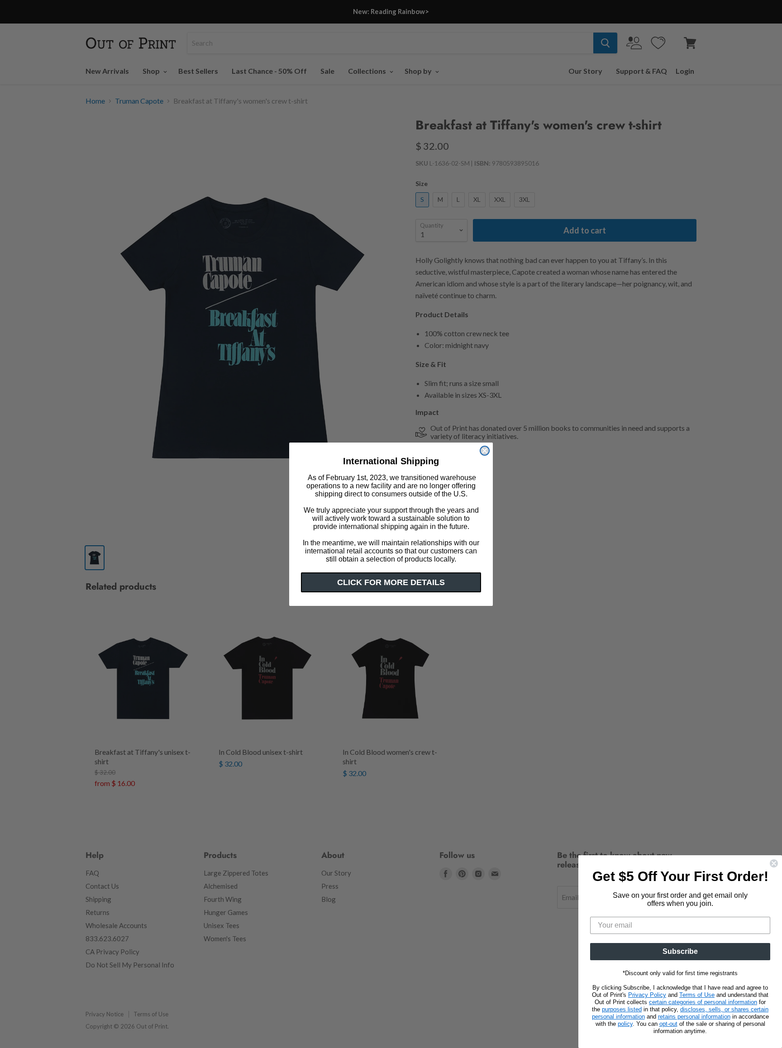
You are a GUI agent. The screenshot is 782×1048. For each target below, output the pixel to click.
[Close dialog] (484, 450)
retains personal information (694, 1016)
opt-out (668, 1023)
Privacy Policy (647, 994)
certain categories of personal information (703, 1002)
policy (625, 1023)
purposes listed (622, 1009)
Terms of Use (697, 994)
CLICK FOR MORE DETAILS (391, 582)
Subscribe (680, 951)
